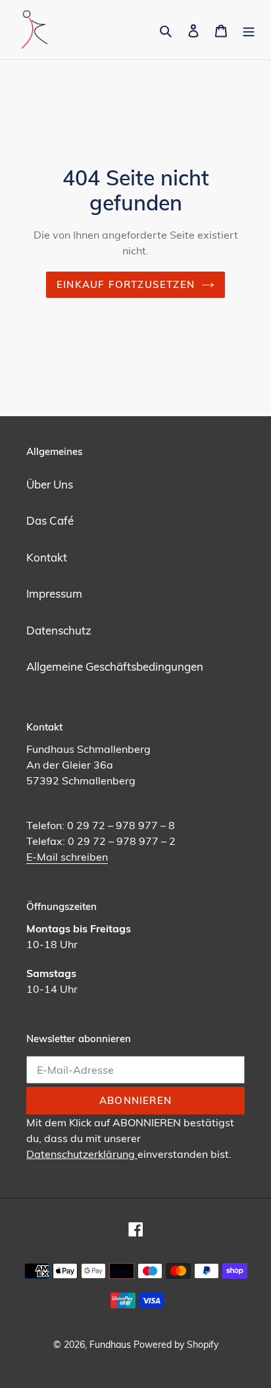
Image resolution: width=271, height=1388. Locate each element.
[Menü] (248, 29)
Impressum (54, 593)
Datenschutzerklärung (81, 1154)
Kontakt (46, 557)
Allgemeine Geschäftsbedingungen (114, 666)
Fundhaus (110, 1345)
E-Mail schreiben (67, 856)
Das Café (50, 520)
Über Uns (49, 484)
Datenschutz (58, 630)
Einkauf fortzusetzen (126, 284)
